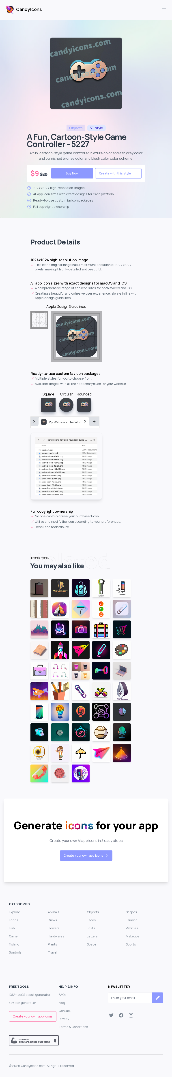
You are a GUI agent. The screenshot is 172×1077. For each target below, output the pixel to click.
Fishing (14, 944)
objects (76, 127)
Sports (131, 944)
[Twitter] (111, 1015)
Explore (14, 912)
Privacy (64, 1019)
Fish (12, 928)
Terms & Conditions (73, 1027)
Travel (52, 952)
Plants (52, 944)
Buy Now (72, 173)
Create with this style (115, 173)
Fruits (91, 928)
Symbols (15, 952)
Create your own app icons (83, 855)
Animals (53, 912)
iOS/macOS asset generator (29, 994)
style (96, 127)
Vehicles (132, 928)
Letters (92, 936)
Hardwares (56, 936)
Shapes (131, 912)
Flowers (54, 928)
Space (91, 944)
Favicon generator (22, 1003)
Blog (62, 1003)
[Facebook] (121, 1015)
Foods (13, 920)
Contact (65, 1011)
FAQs (62, 994)
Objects (93, 912)
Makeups (133, 936)
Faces (91, 920)
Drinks (52, 920)
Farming (132, 920)
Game (13, 936)
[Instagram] (131, 1015)
